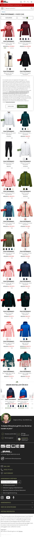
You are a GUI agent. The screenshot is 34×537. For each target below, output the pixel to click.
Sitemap (20, 531)
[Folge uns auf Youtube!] (9, 498)
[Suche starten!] (31, 8)
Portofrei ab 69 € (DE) (10, 434)
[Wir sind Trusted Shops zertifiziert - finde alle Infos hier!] (19, 439)
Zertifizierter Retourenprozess (13, 458)
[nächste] (30, 396)
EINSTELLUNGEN (11, 106)
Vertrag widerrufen (8, 511)
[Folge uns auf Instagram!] (3, 498)
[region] (17, 93)
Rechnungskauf (9, 438)
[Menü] (2, 8)
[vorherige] (3, 396)
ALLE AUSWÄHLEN (22, 106)
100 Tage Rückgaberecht (25, 434)
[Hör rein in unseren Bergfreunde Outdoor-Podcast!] (15, 498)
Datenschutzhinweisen (10, 102)
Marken (3, 12)
